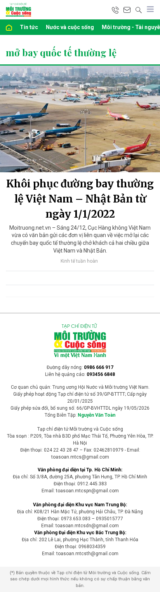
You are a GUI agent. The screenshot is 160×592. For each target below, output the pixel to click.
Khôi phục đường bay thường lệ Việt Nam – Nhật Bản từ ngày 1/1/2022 (80, 198)
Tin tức (29, 27)
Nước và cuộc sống (70, 27)
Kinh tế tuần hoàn (79, 261)
